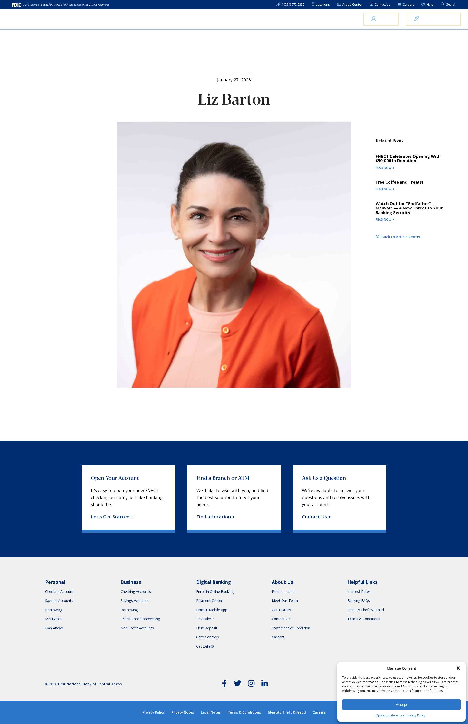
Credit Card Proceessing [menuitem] (140, 618)
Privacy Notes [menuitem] (182, 712)
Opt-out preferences (390, 715)
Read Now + (385, 168)
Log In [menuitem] (383, 19)
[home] (30, 19)
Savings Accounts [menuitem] (59, 600)
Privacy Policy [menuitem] (154, 712)
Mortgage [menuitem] (280, 19)
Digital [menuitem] (311, 19)
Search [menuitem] (450, 4)
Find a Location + (215, 517)
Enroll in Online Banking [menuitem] (215, 591)
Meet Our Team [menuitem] (285, 600)
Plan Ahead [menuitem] (54, 628)
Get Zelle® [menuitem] (205, 646)
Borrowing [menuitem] (53, 609)
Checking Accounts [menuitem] (60, 591)
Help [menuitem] (429, 4)
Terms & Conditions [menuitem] (363, 618)
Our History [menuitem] (281, 609)
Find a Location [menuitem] (284, 591)
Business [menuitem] (247, 19)
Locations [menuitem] (322, 4)
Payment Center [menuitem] (209, 600)
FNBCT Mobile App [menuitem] (211, 609)
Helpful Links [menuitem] (362, 582)
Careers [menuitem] (408, 4)
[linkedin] (265, 684)
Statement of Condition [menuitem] (291, 628)
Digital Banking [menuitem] (213, 582)
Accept (401, 705)
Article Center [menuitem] (352, 4)
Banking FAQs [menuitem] (358, 600)
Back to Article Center (400, 236)
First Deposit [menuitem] (206, 628)
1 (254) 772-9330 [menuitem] (292, 4)
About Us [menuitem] (340, 19)
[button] (458, 668)
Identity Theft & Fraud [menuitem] (365, 609)
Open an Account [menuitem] (436, 19)
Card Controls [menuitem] (207, 637)
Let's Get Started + (112, 517)
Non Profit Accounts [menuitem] (137, 628)
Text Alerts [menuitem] (205, 618)
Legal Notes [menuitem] (211, 712)
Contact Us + (316, 517)
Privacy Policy (416, 715)
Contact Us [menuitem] (382, 4)
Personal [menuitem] (216, 19)
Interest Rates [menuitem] (358, 591)
